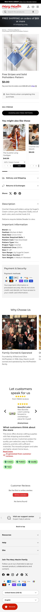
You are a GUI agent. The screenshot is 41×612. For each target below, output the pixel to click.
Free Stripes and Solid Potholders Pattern (15, 31)
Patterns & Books (13, 30)
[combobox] (20, 12)
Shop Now (33, 2)
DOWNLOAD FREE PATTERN (21, 113)
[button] (33, 12)
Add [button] (19, 166)
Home (4, 30)
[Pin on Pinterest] (19, 193)
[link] (14, 137)
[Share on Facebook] (15, 193)
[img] (20, 396)
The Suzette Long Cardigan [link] (10, 154)
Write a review (20, 495)
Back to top (20, 527)
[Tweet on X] (10, 193)
